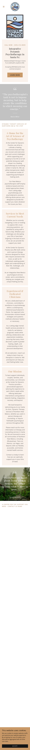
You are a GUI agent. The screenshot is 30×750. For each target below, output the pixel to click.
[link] (15, 6)
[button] (4, 6)
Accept (15, 746)
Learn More (15, 75)
